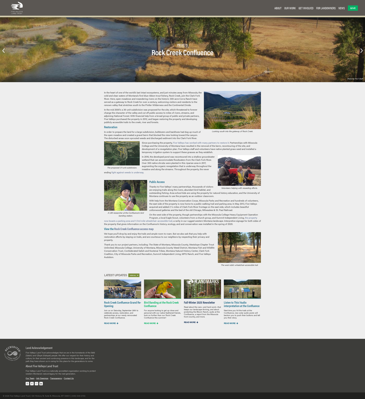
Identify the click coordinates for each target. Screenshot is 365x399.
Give (353, 8)
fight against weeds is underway (127, 172)
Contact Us (69, 378)
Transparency (56, 378)
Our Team (30, 378)
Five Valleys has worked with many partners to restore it (201, 142)
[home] (17, 7)
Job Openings (42, 378)
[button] (278, 8)
